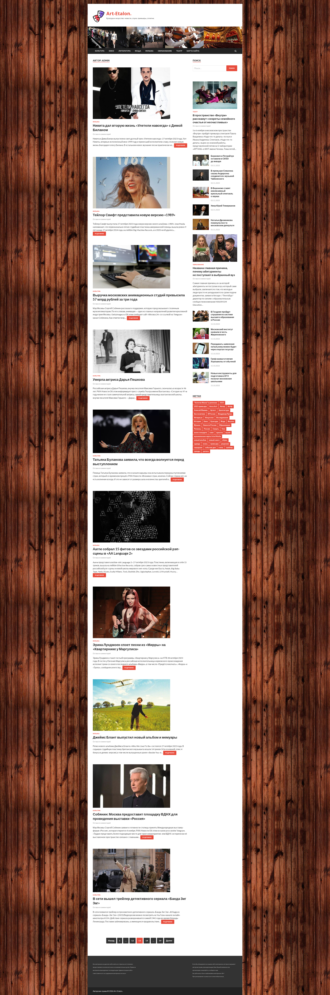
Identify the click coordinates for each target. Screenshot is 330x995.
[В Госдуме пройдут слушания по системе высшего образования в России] (201, 321)
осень (205, 444)
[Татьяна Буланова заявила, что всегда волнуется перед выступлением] (140, 432)
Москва (231, 421)
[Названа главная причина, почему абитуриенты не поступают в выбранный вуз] (215, 262)
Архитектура (224, 410)
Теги (223, 429)
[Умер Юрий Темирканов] (201, 214)
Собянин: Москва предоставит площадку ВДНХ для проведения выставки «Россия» (135, 816)
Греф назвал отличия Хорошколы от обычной (223, 360)
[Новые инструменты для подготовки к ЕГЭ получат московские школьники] (201, 382)
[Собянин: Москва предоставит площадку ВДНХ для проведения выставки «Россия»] (140, 787)
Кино (111, 51)
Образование (165, 51)
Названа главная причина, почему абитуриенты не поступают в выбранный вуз (214, 271)
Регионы (197, 429)
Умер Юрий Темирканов (223, 205)
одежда (197, 444)
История (197, 421)
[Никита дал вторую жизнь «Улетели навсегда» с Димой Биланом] (140, 94)
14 (147, 940)
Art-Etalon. (118, 13)
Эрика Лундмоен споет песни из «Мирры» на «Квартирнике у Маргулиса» (129, 647)
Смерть (216, 429)
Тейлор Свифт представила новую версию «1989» (134, 215)
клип (212, 433)
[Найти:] (215, 68)
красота (219, 433)
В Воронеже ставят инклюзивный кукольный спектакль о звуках (222, 192)
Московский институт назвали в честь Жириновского (222, 332)
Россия (207, 429)
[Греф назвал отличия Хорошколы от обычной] (201, 368)
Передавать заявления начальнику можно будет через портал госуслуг (223, 347)
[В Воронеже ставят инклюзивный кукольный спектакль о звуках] (201, 197)
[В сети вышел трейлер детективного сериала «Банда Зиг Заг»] (140, 871)
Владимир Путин (225, 414)
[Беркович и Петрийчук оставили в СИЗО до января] (201, 165)
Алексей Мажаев (201, 410)
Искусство (209, 418)
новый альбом (200, 440)
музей (227, 433)
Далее (169, 940)
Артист (213, 410)
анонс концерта (200, 433)
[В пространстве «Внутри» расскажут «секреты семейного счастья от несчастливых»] (215, 109)
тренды (197, 451)
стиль (220, 447)
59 (160, 940)
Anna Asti (213, 406)
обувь (224, 440)
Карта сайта (193, 51)
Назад (111, 940)
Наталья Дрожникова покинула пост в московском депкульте (222, 223)
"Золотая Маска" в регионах (205, 403)
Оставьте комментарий (102, 134)
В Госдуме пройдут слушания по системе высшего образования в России (222, 315)
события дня (210, 447)
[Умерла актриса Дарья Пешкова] (140, 352)
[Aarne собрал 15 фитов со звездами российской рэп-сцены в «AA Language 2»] (140, 518)
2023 (222, 403)
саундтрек (198, 447)
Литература (124, 51)
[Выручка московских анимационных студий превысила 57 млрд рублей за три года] (140, 268)
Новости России (209, 425)
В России (211, 414)
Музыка (149, 51)
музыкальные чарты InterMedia (207, 436)
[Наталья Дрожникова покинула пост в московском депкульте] (201, 229)
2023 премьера (200, 406)
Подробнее (180, 145)
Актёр (230, 406)
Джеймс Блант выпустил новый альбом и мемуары (135, 737)
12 (132, 940)
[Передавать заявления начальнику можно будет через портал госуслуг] (201, 353)
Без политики (199, 414)
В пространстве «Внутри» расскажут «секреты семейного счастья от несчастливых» (214, 119)
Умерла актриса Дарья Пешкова (119, 379)
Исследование (222, 418)
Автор (222, 406)
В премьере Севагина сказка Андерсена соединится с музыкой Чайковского (222, 174)
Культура (99, 51)
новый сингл (214, 440)
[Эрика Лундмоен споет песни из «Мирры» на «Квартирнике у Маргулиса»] (140, 613)
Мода (138, 51)
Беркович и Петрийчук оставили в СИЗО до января (222, 159)
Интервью (198, 418)
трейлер (229, 447)
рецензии (225, 444)
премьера (214, 444)
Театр (179, 51)
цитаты (206, 451)
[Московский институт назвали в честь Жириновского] (201, 338)
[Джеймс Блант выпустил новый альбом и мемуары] (140, 706)
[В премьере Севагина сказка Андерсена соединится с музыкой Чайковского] (201, 180)
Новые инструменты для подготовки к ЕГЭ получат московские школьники (223, 377)
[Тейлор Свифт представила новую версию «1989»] (140, 183)
